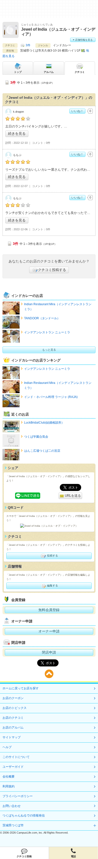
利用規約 (9, 786)
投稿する (52, 555)
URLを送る (72, 496)
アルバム (49, 72)
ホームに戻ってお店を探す (21, 688)
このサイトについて (16, 757)
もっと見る (49, 349)
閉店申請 (49, 652)
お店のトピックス (15, 708)
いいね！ (77, 111)
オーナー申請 (49, 631)
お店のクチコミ (13, 717)
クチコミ (80, 72)
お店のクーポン (13, 698)
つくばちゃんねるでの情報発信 (24, 815)
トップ (18, 72)
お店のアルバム (13, 727)
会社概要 (9, 776)
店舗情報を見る (83, 39)
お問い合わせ (12, 806)
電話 (73, 856)
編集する (52, 585)
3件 (28, 45)
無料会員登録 (49, 610)
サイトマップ (12, 737)
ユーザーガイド (13, 766)
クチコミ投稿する (52, 270)
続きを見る (17, 133)
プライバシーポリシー (18, 796)
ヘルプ (7, 747)
